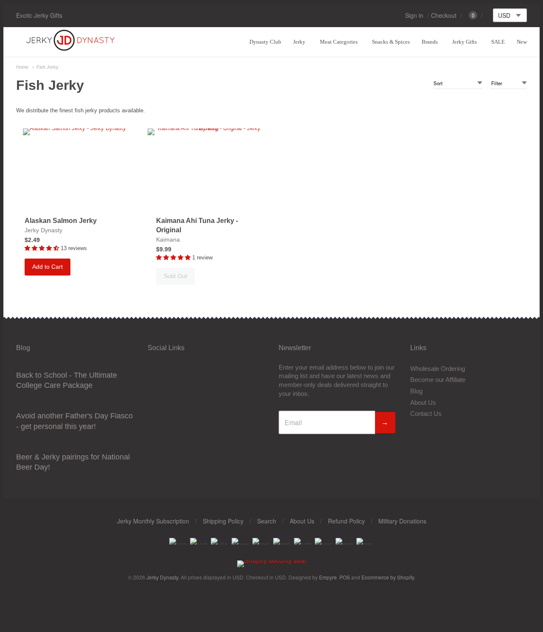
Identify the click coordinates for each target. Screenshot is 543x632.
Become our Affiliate (437, 379)
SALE (498, 42)
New (522, 42)
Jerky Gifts (464, 42)
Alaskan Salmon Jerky (61, 220)
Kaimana (168, 239)
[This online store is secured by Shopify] (271, 560)
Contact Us (426, 413)
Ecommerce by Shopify (387, 577)
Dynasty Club (265, 42)
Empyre (328, 577)
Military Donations (402, 521)
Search (266, 521)
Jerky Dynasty (43, 230)
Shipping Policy (223, 521)
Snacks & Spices (391, 42)
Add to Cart (47, 266)
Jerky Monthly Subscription (153, 521)
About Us (423, 402)
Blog (416, 391)
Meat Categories (339, 42)
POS (344, 577)
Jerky (299, 42)
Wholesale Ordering (437, 368)
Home (22, 67)
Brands (430, 42)
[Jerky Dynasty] (71, 49)
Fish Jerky (47, 67)
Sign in (414, 15)
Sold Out (175, 276)
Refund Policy (346, 521)
